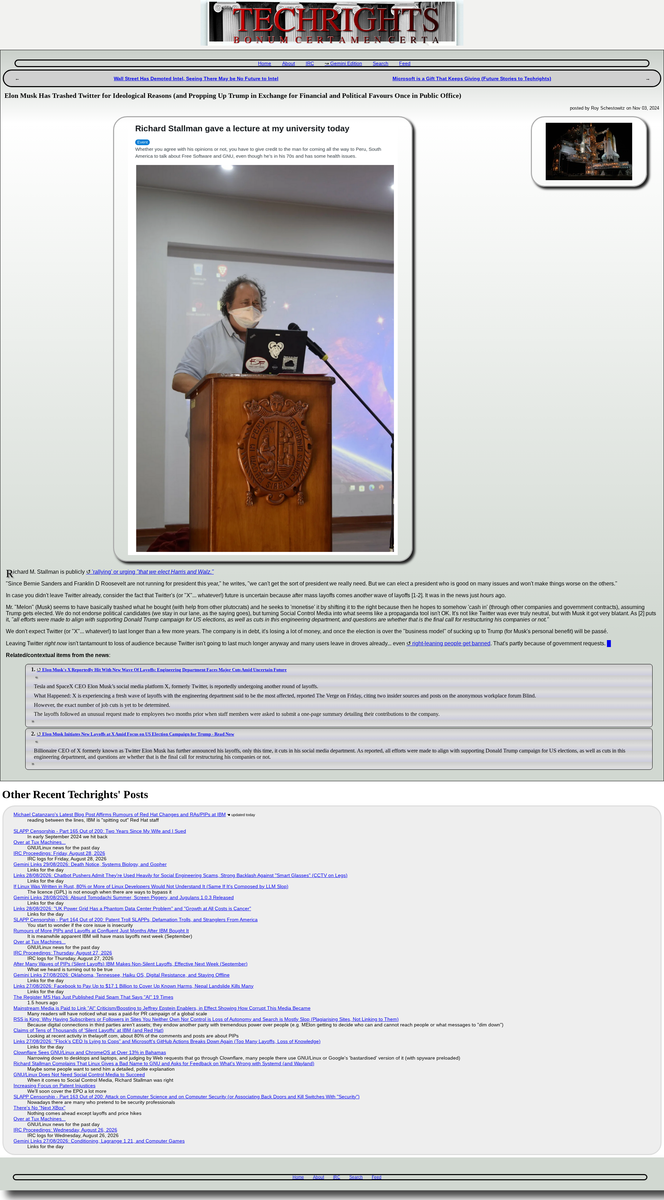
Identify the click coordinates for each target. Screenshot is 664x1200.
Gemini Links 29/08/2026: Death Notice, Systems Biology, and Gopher (90, 864)
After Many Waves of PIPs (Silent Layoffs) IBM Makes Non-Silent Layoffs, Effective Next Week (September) (130, 964)
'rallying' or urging (153, 572)
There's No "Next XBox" (39, 1107)
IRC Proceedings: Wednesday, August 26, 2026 (65, 1130)
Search (380, 63)
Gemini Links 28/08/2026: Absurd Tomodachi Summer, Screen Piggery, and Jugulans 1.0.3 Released (123, 897)
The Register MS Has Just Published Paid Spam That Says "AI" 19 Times (93, 997)
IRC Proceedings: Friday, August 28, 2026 (59, 853)
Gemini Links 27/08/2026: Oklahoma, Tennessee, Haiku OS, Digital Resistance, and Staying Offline (121, 975)
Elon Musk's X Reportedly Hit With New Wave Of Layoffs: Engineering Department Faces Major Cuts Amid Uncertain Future (164, 669)
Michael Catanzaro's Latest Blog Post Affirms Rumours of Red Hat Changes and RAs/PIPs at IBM (119, 814)
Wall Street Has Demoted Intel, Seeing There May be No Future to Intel (196, 78)
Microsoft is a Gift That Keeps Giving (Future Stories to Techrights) (472, 78)
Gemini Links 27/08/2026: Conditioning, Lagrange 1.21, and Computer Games (99, 1141)
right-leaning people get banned (451, 643)
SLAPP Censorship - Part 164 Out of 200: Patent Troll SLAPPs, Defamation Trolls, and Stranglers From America (135, 919)
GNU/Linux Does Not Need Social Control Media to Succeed (79, 1074)
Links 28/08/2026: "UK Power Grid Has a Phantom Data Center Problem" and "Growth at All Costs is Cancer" (132, 908)
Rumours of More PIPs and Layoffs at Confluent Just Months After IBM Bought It (101, 930)
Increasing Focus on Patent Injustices (54, 1085)
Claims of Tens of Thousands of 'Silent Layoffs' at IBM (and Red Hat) (88, 1030)
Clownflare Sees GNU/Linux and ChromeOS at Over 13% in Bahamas (89, 1052)
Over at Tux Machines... (39, 842)
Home (264, 63)
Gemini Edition (346, 63)
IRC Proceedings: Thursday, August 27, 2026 (62, 953)
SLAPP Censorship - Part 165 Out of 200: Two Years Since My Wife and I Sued (99, 831)
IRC (310, 63)
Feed (405, 63)
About (288, 63)
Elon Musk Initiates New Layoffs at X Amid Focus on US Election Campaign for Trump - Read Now (138, 734)
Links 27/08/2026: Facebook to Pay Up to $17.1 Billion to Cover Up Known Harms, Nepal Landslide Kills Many (133, 986)
